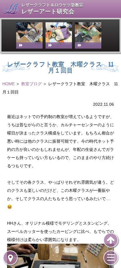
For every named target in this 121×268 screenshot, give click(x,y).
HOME (8, 83)
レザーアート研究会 (47, 11)
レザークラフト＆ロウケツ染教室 (52, 5)
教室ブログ (31, 83)
